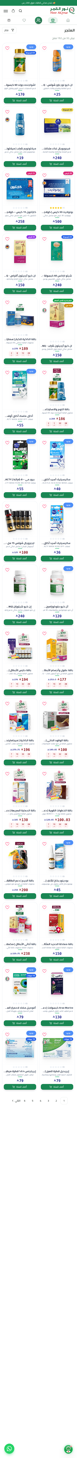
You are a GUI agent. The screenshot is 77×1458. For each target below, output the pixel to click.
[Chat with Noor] (68, 1449)
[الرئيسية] (68, 20)
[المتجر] (53, 20)
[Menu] (6, 11)
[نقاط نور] (9, 20)
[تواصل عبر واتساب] (9, 1449)
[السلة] (13, 11)
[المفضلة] (24, 20)
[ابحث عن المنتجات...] (20, 11)
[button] (44, 48)
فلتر (6, 30)
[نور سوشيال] (38, 20)
